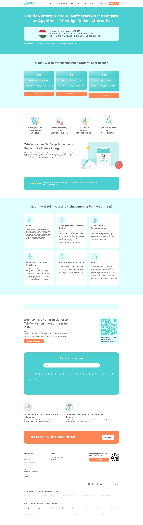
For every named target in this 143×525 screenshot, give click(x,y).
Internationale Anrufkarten (31, 471)
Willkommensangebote (30, 462)
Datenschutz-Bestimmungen (111, 515)
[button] (102, 3)
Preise (25, 457)
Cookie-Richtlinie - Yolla (78, 515)
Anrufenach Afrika (68, 495)
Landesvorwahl (28, 467)
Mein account (114, 3)
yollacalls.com (45, 421)
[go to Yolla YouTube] (101, 484)
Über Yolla (26, 474)
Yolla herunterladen (33, 341)
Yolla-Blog (26, 476)
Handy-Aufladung (62, 3)
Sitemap (26, 479)
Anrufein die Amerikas (88, 495)
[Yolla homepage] (29, 3)
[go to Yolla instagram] (93, 484)
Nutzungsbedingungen (94, 515)
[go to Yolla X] (97, 484)
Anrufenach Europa (29, 495)
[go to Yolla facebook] (89, 484)
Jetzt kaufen (39, 94)
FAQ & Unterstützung (57, 457)
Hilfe (91, 3)
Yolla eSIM (26, 469)
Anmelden (108, 437)
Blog (86, 3)
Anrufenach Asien (48, 495)
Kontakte (53, 459)
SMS (71, 3)
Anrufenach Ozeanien (107, 495)
